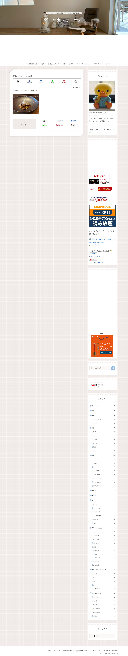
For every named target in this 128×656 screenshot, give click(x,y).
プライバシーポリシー (104, 650)
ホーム (50, 650)
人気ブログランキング (96, 262)
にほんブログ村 (94, 245)
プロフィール (57, 650)
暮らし (94, 650)
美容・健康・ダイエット (84, 650)
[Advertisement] (64, 48)
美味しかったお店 (68, 650)
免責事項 (114, 650)
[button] (75, 81)
